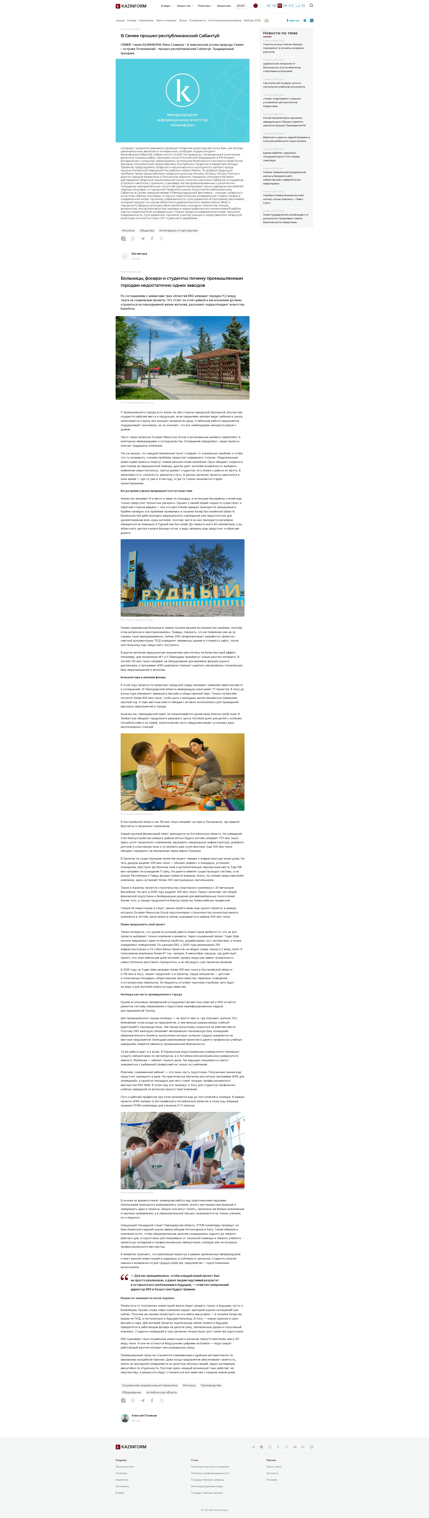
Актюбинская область (161, 1392)
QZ (274, 5)
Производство (211, 1385)
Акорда (131, 20)
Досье (183, 20)
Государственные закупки (207, 1492)
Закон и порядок (166, 20)
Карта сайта (274, 1466)
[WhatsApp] (133, 239)
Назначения (146, 20)
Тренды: (120, 20)
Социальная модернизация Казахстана (150, 1385)
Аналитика (224, 6)
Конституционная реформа (225, 20)
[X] (161, 239)
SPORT (241, 5)
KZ (268, 5)
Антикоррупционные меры (207, 1486)
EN (285, 5)
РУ (279, 5)
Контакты (272, 1473)
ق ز (298, 5)
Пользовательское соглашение (210, 1466)
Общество (147, 230)
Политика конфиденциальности (210, 1473)
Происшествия (125, 1466)
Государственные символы (207, 1479)
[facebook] (278, 1447)
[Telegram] (142, 239)
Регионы (128, 230)
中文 (291, 5)
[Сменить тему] (258, 5)
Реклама (271, 1479)
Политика (121, 1473)
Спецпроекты (197, 20)
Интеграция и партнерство (178, 230)
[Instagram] (123, 239)
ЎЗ (303, 5)
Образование (131, 1392)
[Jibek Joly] (294, 20)
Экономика (122, 1486)
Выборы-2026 (252, 20)
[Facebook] (152, 239)
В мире (120, 1492)
